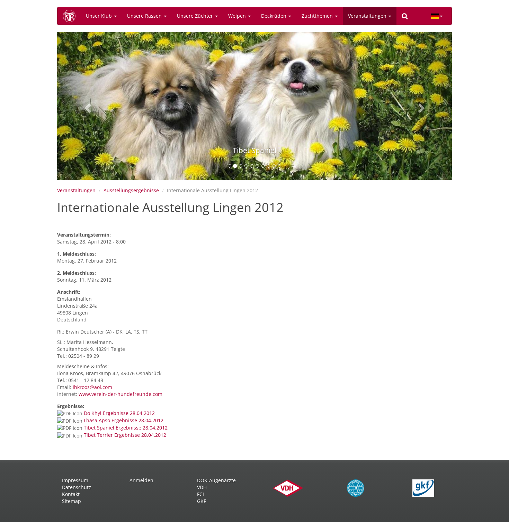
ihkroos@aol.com (92, 387)
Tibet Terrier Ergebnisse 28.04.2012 (125, 435)
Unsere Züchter (195, 15)
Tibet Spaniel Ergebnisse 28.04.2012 (126, 427)
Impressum (75, 480)
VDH (202, 487)
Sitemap (71, 501)
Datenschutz (76, 487)
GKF (201, 501)
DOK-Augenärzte (216, 480)
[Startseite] (72, 16)
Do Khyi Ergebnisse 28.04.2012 (119, 413)
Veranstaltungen (368, 15)
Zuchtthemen (318, 15)
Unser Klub (99, 15)
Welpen (237, 15)
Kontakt (71, 494)
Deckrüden (274, 15)
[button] (86, 106)
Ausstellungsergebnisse (131, 190)
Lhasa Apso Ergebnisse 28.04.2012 (123, 420)
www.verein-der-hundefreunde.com (120, 394)
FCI (200, 494)
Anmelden (141, 480)
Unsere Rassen (145, 15)
